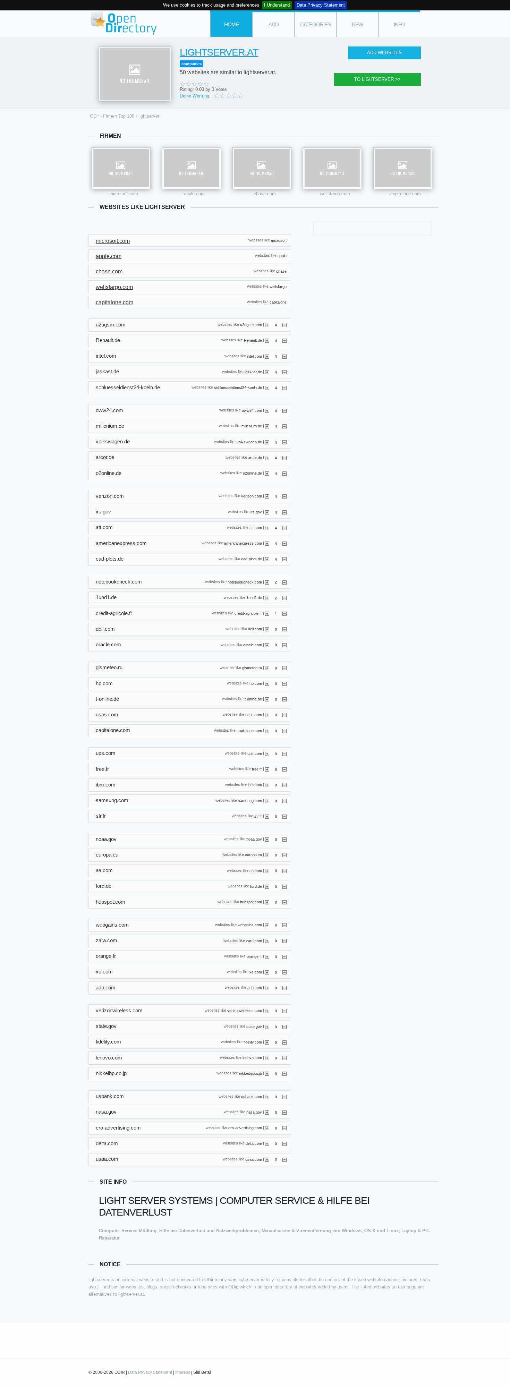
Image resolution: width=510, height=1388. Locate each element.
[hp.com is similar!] (267, 683)
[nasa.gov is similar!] (267, 1112)
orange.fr (254, 956)
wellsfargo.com (335, 193)
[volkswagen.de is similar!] (267, 442)
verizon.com (251, 496)
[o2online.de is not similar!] (284, 473)
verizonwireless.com (244, 1010)
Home (231, 24)
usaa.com (253, 1159)
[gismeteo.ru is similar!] (267, 668)
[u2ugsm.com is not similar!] (284, 325)
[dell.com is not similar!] (284, 629)
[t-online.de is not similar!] (284, 699)
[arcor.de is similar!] (267, 457)
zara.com (254, 940)
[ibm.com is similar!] (267, 785)
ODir (123, 23)
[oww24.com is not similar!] (284, 410)
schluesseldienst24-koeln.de (238, 387)
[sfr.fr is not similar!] (284, 816)
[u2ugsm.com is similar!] (267, 325)
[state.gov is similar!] (267, 1026)
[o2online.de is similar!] (267, 473)
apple (282, 256)
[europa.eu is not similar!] (284, 855)
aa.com (255, 870)
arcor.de (255, 457)
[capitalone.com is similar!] (267, 731)
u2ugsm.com (251, 325)
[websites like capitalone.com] (402, 168)
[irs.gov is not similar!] (284, 512)
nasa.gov (254, 1112)
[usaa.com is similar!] (267, 1159)
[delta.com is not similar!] (284, 1143)
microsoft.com (123, 193)
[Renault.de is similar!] (267, 340)
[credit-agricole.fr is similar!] (267, 613)
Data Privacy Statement (321, 5)
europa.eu (253, 855)
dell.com (255, 629)
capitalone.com (405, 193)
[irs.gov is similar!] (267, 512)
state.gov (254, 1026)
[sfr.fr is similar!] (267, 816)
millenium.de (251, 426)
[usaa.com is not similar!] (284, 1159)
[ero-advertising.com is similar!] (267, 1128)
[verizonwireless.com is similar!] (267, 1010)
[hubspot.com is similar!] (267, 902)
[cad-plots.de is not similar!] (284, 559)
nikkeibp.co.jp (250, 1073)
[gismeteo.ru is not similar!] (284, 668)
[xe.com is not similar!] (284, 972)
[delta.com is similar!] (267, 1143)
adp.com (254, 988)
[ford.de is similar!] (267, 886)
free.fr (257, 769)
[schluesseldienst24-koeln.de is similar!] (267, 387)
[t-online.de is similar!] (267, 699)
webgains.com (250, 925)
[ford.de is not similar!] (284, 886)
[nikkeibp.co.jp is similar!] (267, 1073)
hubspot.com (251, 902)
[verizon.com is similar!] (267, 496)
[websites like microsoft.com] (121, 168)
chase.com (265, 193)
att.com (255, 527)
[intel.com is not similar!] (284, 356)
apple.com (194, 193)
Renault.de (253, 340)
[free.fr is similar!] (267, 769)
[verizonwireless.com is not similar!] (284, 1010)
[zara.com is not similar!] (284, 940)
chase (281, 271)
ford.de (256, 886)
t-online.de (253, 699)
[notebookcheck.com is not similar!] (284, 582)
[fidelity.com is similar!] (267, 1042)
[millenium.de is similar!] (267, 426)
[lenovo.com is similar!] (267, 1058)
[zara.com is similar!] (267, 940)
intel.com (254, 356)
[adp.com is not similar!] (284, 988)
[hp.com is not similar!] (284, 683)
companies (191, 64)
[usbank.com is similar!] (267, 1097)
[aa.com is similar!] (267, 870)
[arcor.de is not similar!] (284, 457)
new (357, 24)
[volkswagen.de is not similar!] (284, 442)
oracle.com (252, 644)
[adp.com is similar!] (267, 988)
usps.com (253, 715)
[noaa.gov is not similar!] (284, 839)
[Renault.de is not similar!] (284, 340)
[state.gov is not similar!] (284, 1026)
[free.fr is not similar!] (284, 769)
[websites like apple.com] (191, 168)
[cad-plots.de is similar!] (267, 559)
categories (315, 24)
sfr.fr (258, 816)
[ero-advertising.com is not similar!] (284, 1128)
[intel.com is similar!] (267, 356)
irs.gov (256, 512)
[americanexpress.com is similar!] (267, 543)
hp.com (255, 683)
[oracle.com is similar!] (267, 644)
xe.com (255, 972)
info (399, 24)
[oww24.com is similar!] (267, 410)
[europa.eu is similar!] (267, 855)
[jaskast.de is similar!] (267, 372)
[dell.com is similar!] (267, 629)
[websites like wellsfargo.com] (332, 168)
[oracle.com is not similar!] (284, 644)
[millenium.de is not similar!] (284, 426)
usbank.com (251, 1096)
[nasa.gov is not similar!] (284, 1112)
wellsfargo (278, 286)
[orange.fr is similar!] (267, 956)
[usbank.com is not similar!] (284, 1097)
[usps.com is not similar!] (284, 715)
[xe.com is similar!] (267, 972)
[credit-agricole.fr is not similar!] (284, 613)
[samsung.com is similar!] (267, 801)
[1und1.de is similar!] (267, 598)
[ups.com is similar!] (267, 753)
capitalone (278, 302)
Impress (182, 1372)
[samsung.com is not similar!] (284, 801)
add (274, 24)
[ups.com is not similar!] (284, 753)
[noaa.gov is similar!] (267, 839)
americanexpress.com (243, 543)
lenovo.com (252, 1058)
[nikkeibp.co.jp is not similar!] (284, 1073)
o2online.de (252, 473)
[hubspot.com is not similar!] (284, 902)
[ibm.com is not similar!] (284, 785)
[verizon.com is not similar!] (284, 496)
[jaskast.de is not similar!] (284, 372)
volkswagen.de (249, 442)
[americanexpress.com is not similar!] (284, 543)
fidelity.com (253, 1042)
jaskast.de (253, 371)
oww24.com (252, 410)
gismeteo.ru (252, 667)
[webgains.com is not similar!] (284, 925)
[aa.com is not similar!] (284, 870)
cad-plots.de (251, 559)
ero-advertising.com (245, 1128)
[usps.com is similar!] (267, 715)
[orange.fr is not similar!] (284, 956)
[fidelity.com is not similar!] (284, 1042)
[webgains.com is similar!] (267, 925)
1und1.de (254, 597)
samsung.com (250, 800)
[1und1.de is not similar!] (284, 598)
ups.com (254, 753)
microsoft (279, 240)
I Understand (277, 5)
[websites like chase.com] (262, 168)
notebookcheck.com (245, 582)
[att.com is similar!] (267, 528)
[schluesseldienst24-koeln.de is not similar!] (284, 387)
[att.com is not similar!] (284, 528)
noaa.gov (254, 839)
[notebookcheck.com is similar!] (267, 582)
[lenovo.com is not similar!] (284, 1058)
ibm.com (255, 785)
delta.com (254, 1143)
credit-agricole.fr (248, 613)
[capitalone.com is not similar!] (284, 731)
